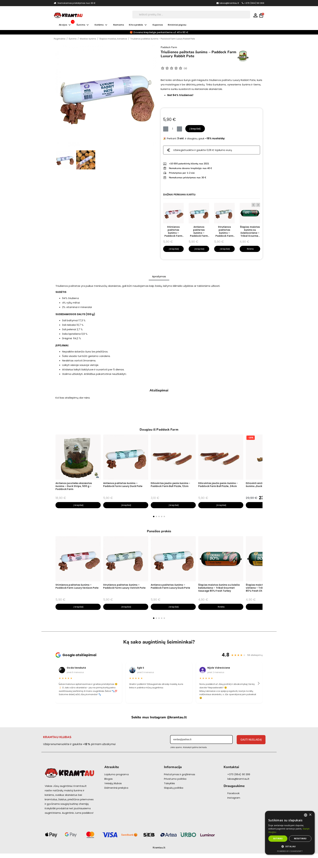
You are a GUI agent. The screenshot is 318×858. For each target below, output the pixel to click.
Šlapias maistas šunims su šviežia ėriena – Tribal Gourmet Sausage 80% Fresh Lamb (250, 231)
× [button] (310, 815)
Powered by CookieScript (289, 851)
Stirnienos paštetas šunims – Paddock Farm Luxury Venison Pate (173, 231)
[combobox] (305, 815)
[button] (59, 95)
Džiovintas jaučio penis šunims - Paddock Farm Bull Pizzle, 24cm (218, 485)
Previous (254, 205)
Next (258, 205)
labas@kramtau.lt (229, 3)
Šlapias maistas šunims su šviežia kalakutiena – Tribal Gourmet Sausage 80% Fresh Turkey (219, 587)
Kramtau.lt (159, 847)
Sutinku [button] (278, 838)
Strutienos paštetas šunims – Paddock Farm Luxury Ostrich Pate (224, 231)
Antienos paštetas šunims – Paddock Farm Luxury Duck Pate (199, 231)
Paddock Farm (169, 47)
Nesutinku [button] (300, 838)
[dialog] (290, 833)
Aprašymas (159, 276)
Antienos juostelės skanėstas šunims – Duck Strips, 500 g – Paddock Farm (73, 486)
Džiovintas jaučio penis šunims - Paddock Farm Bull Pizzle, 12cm (170, 485)
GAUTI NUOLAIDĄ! (251, 739)
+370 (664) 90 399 (254, 3)
